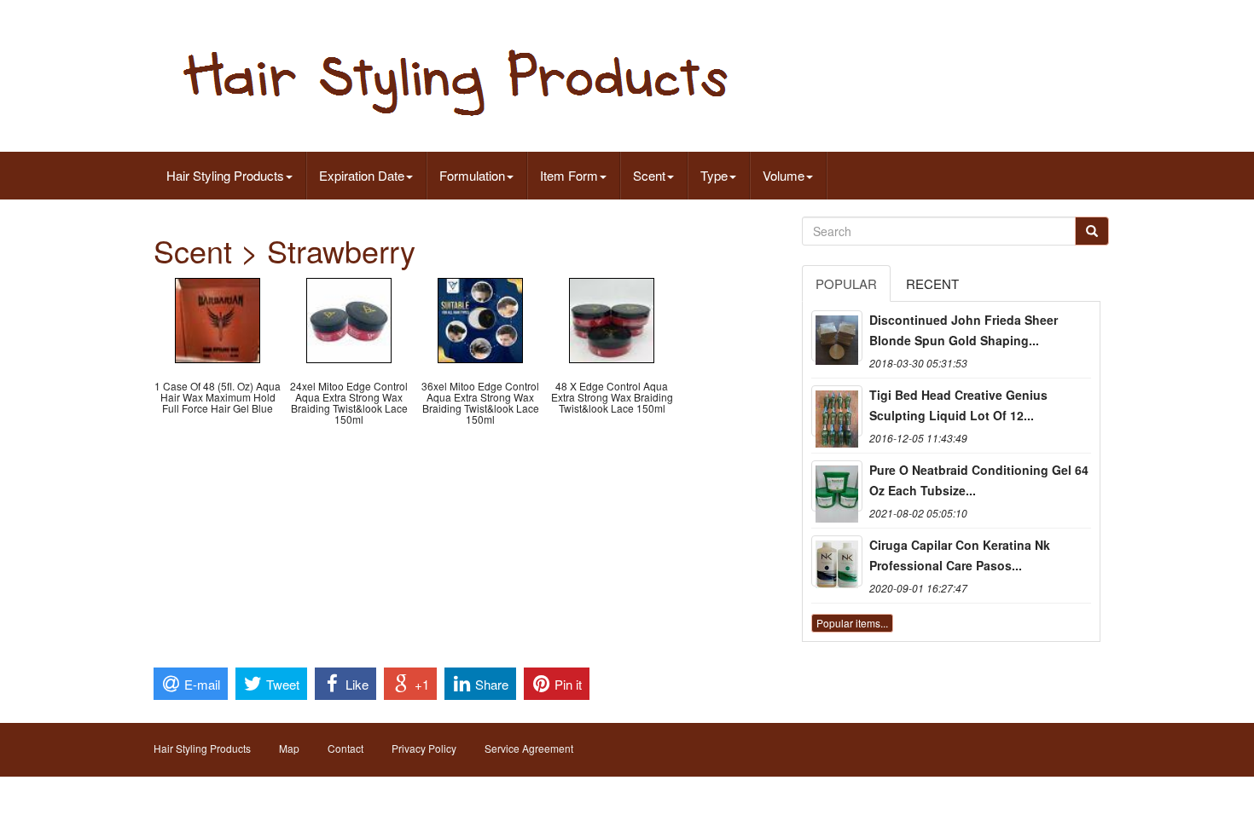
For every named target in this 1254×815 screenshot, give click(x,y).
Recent (932, 283)
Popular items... (852, 623)
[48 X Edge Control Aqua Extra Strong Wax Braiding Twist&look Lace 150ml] (611, 318)
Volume (783, 175)
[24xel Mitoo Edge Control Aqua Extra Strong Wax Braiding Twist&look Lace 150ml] (349, 318)
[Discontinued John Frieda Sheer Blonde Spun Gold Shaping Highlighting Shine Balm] (836, 335)
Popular (846, 283)
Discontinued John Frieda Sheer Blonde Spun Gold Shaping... (963, 330)
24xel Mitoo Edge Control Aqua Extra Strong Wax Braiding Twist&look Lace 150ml (349, 403)
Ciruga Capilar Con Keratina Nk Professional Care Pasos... (959, 555)
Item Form (569, 175)
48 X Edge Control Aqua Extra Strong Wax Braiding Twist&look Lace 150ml (612, 397)
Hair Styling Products (225, 175)
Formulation (472, 175)
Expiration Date (361, 175)
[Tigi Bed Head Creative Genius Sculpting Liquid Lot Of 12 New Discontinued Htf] (836, 410)
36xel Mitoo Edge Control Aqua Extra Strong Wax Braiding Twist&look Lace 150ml (480, 403)
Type (714, 175)
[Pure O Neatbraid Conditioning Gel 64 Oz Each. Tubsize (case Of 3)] (836, 486)
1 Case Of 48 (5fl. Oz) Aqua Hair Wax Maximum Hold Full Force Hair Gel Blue (217, 397)
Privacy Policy (424, 748)
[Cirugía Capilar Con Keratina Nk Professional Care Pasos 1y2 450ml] (836, 561)
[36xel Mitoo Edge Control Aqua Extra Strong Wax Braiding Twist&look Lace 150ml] (480, 318)
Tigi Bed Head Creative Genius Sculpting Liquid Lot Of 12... (958, 405)
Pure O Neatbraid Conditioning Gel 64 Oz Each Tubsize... (979, 480)
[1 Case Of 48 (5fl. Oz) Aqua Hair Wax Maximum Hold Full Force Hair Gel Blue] (217, 318)
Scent (649, 175)
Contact (345, 748)
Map (289, 748)
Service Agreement (529, 748)
